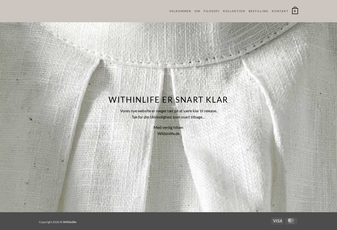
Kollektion (234, 11)
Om (197, 11)
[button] (295, 11)
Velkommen (180, 11)
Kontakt (280, 11)
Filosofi (212, 11)
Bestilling (258, 11)
